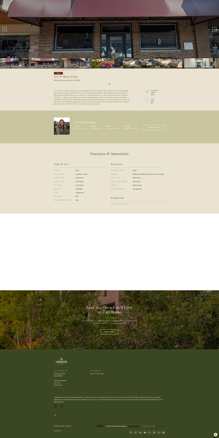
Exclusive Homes (59, 426)
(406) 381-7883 (96, 128)
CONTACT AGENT (154, 127)
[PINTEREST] (163, 432)
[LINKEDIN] (140, 432)
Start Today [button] (109, 332)
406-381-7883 (58, 376)
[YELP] (158, 432)
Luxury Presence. (133, 426)
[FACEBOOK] (131, 432)
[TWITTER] (149, 432)
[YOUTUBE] (145, 432)
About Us (68, 426)
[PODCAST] (154, 432)
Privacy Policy (160, 426)
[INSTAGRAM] (135, 432)
